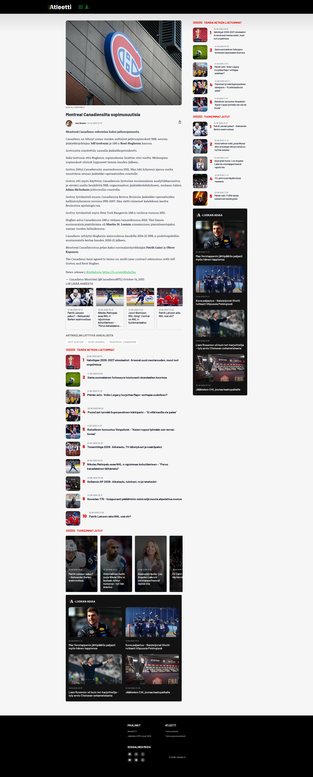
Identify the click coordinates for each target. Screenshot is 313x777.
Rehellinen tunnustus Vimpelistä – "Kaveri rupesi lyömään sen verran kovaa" (130, 432)
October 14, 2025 (133, 279)
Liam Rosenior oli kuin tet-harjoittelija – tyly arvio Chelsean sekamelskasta (93, 693)
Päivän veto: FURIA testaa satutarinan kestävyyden (226, 197)
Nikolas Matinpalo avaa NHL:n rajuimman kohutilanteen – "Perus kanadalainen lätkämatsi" (127, 466)
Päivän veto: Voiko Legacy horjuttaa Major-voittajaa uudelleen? (127, 394)
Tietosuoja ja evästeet (175, 736)
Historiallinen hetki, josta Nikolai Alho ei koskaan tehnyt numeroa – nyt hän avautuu (230, 146)
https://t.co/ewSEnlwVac (119, 272)
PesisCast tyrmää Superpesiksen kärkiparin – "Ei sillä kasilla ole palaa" (132, 412)
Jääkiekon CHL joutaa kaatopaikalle (148, 692)
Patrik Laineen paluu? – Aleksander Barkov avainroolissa (79, 316)
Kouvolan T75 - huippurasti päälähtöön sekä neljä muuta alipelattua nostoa (134, 499)
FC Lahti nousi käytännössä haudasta (228, 180)
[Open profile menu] (87, 7)
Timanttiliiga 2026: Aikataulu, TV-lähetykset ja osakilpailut (124, 447)
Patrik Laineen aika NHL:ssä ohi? (169, 314)
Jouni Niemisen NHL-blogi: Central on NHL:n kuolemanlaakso (138, 317)
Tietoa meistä (171, 731)
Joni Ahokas (80, 123)
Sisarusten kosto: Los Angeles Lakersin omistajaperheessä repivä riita (228, 164)
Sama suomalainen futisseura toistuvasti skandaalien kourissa (127, 377)
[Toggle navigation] (80, 7)
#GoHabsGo (94, 272)
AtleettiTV (132, 731)
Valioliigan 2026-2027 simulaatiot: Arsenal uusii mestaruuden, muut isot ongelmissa (133, 362)
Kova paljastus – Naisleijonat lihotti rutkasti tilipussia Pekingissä (148, 646)
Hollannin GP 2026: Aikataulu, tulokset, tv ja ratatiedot (121, 481)
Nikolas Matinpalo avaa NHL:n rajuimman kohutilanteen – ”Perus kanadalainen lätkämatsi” (109, 319)
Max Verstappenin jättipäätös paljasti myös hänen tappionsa (92, 646)
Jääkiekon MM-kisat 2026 (139, 736)
